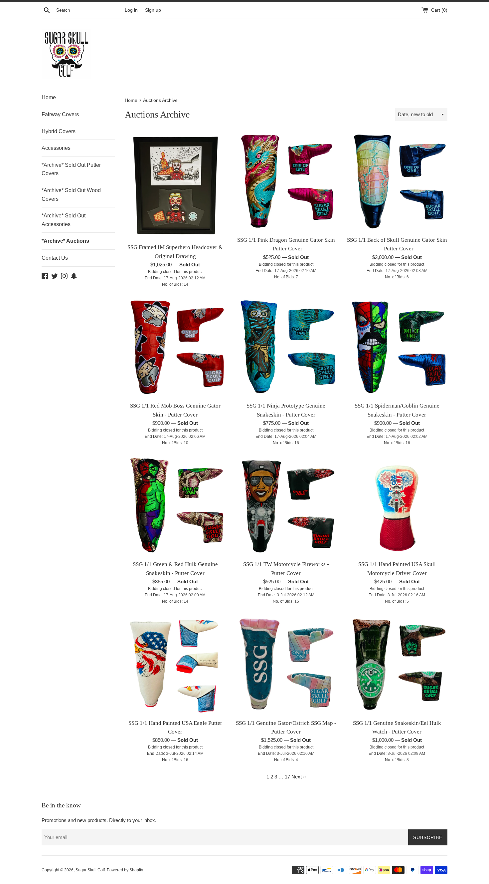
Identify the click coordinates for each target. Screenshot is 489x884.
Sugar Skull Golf (90, 870)
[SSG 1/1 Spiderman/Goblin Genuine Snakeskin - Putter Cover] (397, 347)
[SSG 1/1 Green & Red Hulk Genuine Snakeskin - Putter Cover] (175, 506)
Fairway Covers (60, 114)
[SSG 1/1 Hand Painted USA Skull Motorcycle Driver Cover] (397, 506)
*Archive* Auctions (65, 241)
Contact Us (55, 258)
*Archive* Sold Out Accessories (63, 220)
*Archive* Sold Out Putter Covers (71, 169)
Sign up (153, 10)
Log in (131, 10)
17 (287, 776)
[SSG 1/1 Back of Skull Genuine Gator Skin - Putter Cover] (397, 181)
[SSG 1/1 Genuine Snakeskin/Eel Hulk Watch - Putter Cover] (397, 664)
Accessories (56, 148)
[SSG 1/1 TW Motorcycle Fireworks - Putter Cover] (286, 506)
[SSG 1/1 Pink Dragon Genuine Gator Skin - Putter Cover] (286, 181)
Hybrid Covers (59, 131)
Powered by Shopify (125, 870)
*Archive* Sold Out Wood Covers (71, 194)
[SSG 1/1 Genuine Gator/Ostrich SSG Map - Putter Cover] (286, 664)
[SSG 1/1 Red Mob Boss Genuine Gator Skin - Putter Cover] (175, 347)
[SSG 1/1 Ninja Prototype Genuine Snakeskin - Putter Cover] (286, 347)
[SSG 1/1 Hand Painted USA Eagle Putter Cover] (175, 664)
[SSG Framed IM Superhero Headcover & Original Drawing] (175, 185)
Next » (298, 776)
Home (49, 97)
